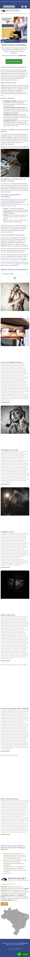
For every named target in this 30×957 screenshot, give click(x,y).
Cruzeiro (24, 204)
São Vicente (14, 206)
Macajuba (12, 264)
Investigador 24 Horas (7, 532)
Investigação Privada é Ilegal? (9, 450)
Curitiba (15, 88)
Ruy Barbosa (4, 183)
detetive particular (13, 75)
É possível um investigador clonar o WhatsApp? (15, 708)
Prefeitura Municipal (6, 258)
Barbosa (11, 70)
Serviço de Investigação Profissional (11, 362)
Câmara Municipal (18, 258)
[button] (27, 273)
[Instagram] (25, 6)
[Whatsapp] (22, 6)
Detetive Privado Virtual (8, 615)
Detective (3, 252)
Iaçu (7, 264)
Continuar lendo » (5, 402)
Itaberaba (3, 264)
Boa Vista (4, 206)
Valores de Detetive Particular (10, 799)
